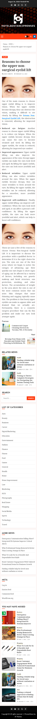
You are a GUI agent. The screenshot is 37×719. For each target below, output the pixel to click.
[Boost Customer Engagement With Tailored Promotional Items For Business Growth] (8, 664)
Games (4, 462)
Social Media (7, 511)
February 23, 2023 (21, 74)
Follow (34, 36)
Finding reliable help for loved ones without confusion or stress (25, 363)
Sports (4, 516)
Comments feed (8, 594)
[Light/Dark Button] (27, 36)
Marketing (6, 489)
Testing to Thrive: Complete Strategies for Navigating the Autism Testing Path (25, 379)
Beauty (4, 418)
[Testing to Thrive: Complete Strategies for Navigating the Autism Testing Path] (8, 378)
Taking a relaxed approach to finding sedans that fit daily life (25, 695)
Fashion (5, 445)
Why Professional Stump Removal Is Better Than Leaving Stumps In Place (25, 633)
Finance (5, 449)
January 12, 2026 (24, 701)
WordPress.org (7, 598)
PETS (4, 493)
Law (3, 485)
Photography (7, 498)
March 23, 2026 (24, 369)
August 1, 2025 (23, 385)
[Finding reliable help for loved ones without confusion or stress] (8, 363)
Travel (4, 524)
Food (4, 458)
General (5, 467)
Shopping (5, 507)
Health (5, 57)
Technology (6, 520)
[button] (2, 36)
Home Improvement (9, 480)
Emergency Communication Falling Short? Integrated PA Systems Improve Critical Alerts (18, 541)
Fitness (4, 453)
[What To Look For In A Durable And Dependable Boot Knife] (8, 648)
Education (6, 436)
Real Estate (6, 502)
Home (4, 476)
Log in (4, 585)
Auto (4, 414)
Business (5, 422)
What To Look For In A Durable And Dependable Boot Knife (25, 649)
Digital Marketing (8, 431)
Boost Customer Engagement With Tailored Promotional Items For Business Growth (26, 665)
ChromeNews (28, 714)
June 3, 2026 (22, 639)
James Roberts (8, 74)
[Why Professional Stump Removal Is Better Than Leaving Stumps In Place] (8, 633)
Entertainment (7, 440)
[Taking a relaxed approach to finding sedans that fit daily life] (8, 695)
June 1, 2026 (22, 655)
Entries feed (6, 589)
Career (4, 427)
